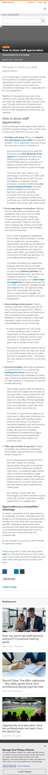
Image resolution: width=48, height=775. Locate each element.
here (4, 554)
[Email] (22, 571)
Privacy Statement (23, 766)
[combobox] (24, 21)
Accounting (6, 47)
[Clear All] (38, 21)
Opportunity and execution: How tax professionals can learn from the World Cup (22, 728)
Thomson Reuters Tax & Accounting (15, 55)
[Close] (45, 746)
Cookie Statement (9, 766)
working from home (14, 372)
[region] (24, 759)
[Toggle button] (44, 8)
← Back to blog (9, 587)
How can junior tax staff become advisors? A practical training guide (22, 639)
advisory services (29, 271)
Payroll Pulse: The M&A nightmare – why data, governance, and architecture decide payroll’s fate (23, 683)
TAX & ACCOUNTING (10, 15)
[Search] (43, 21)
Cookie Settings (24, 772)
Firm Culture (9, 579)
